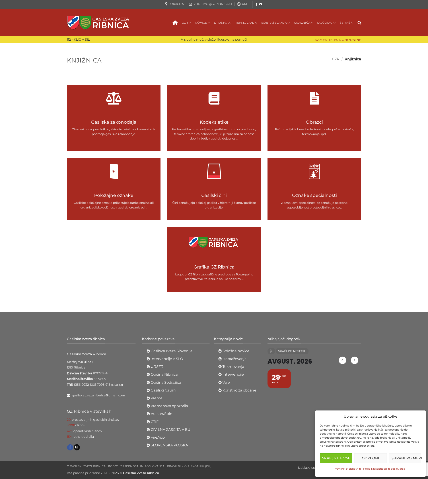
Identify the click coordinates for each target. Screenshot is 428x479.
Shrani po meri (406, 458)
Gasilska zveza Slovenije (172, 351)
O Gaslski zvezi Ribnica (86, 466)
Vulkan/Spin (161, 414)
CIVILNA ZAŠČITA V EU (170, 429)
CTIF (154, 422)
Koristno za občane (239, 390)
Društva (221, 22)
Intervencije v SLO (167, 359)
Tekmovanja (246, 22)
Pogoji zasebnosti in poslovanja (384, 468)
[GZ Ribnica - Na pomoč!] (99, 22)
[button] (359, 23)
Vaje (226, 382)
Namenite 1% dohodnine (338, 40)
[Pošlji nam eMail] (77, 447)
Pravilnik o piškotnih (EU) (189, 466)
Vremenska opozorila (169, 406)
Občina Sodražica (166, 382)
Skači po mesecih (292, 351)
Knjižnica (302, 22)
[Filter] (271, 351)
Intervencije (233, 374)
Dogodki (325, 22)
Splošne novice (235, 351)
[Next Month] (354, 360)
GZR (185, 22)
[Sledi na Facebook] (256, 4)
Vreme (157, 398)
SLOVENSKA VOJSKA (169, 445)
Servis (345, 22)
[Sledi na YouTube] (260, 4)
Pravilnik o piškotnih (347, 468)
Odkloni (370, 458)
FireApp (158, 437)
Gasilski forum (163, 390)
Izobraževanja (274, 22)
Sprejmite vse (336, 458)
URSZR (157, 366)
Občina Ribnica (164, 374)
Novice (201, 22)
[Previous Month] (342, 360)
